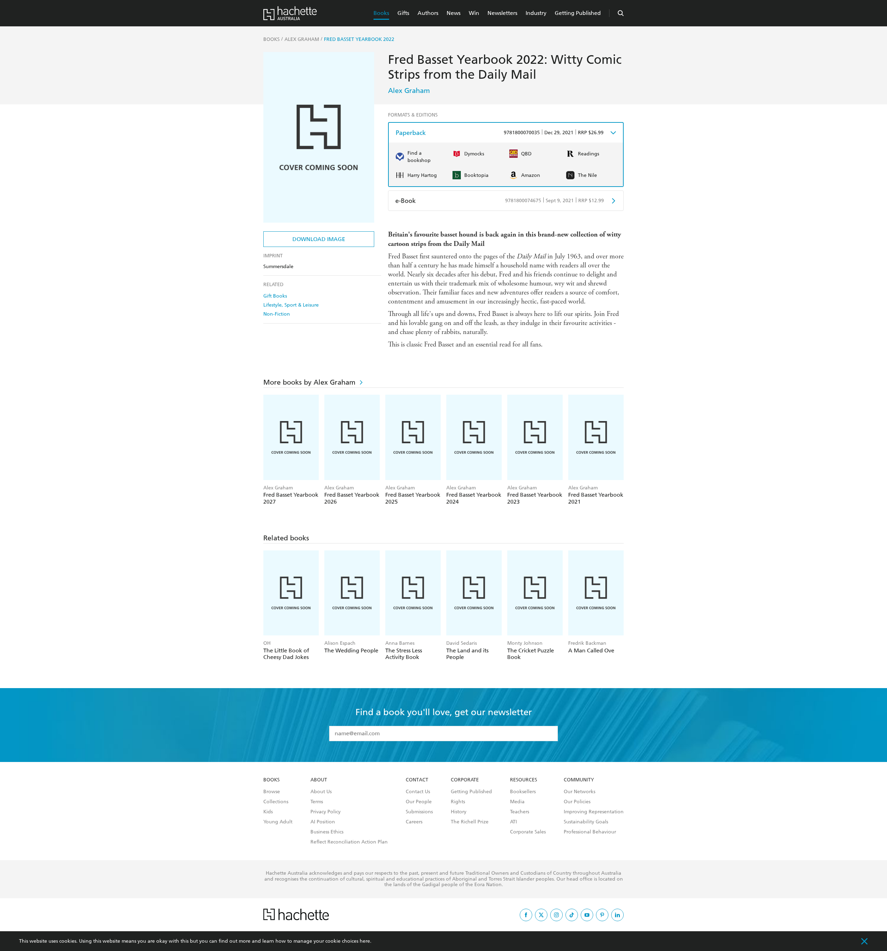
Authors (428, 13)
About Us (321, 791)
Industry (536, 13)
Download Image (318, 239)
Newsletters (502, 13)
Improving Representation (594, 811)
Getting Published (578, 13)
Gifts (403, 13)
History (458, 811)
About (318, 780)
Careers (414, 822)
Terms (316, 801)
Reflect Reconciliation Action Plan (349, 842)
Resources (523, 780)
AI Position (322, 822)
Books (381, 13)
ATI (513, 822)
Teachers (519, 811)
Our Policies (577, 801)
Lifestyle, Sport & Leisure (291, 305)
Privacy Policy (325, 811)
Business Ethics (326, 832)
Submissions (419, 811)
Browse (271, 791)
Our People (419, 801)
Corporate (465, 780)
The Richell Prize (470, 822)
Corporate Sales (528, 832)
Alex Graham (409, 90)
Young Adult (277, 822)
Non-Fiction (276, 314)
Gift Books (275, 296)
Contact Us (418, 791)
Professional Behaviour (590, 832)
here (365, 941)
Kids (268, 811)
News (453, 13)
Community (579, 780)
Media (517, 801)
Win (474, 13)
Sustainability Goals (586, 822)
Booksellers (523, 791)
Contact (417, 780)
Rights (458, 801)
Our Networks (579, 791)
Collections (275, 801)
